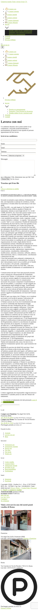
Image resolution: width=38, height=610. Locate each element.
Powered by (19, 489)
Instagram (8, 479)
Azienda (7, 36)
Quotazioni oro (9, 445)
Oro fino (7, 450)
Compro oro (12, 9)
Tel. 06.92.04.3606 (7, 417)
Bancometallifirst (10, 469)
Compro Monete (12, 22)
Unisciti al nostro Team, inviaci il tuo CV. (14, 2)
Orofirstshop (9, 471)
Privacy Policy (15, 488)
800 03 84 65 (5, 45)
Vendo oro (8, 454)
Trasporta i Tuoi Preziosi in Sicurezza (21, 111)
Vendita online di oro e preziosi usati (20, 31)
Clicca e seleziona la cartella (10, 189)
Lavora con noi (10, 435)
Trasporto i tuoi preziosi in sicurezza (20, 32)
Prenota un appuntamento (17, 34)
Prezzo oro (8, 448)
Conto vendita (9, 462)
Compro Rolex (9, 464)
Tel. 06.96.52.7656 (7, 423)
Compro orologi (12, 18)
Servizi (7, 24)
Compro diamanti (13, 20)
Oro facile (8, 452)
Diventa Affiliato (10, 40)
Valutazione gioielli (11, 465)
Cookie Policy (26, 488)
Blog (6, 437)
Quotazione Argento (11, 446)
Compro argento (13, 11)
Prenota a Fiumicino (29, 538)
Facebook (8, 481)
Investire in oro (9, 467)
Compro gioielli (12, 14)
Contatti (7, 38)
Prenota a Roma (6, 608)
